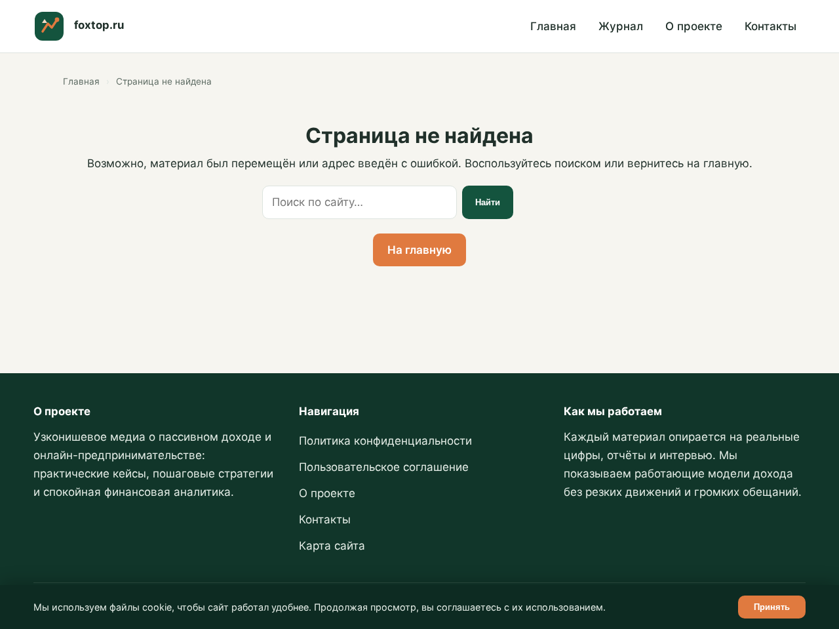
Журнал (620, 26)
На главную (419, 249)
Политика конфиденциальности (385, 440)
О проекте (693, 26)
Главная (553, 26)
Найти (487, 202)
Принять (772, 607)
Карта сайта (332, 545)
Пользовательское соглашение (384, 467)
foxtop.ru (99, 24)
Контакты (770, 26)
